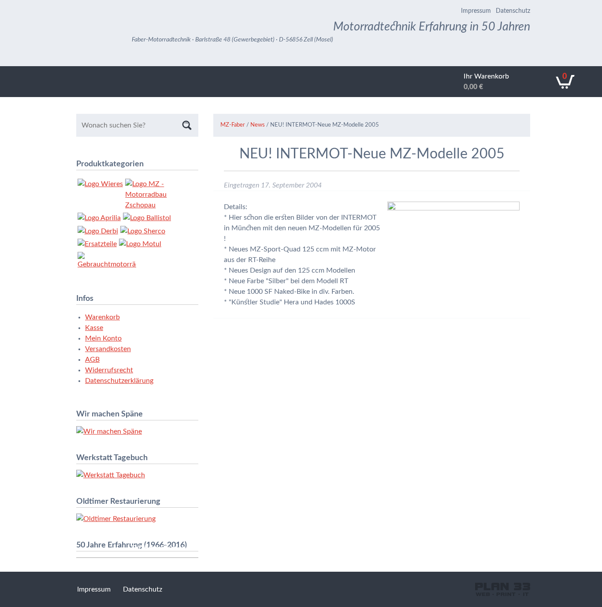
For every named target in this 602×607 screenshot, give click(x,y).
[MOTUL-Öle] (140, 244)
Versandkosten (108, 348)
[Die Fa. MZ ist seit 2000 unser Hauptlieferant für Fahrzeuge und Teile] (154, 194)
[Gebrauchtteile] (97, 244)
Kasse (94, 327)
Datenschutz (513, 11)
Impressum (476, 11)
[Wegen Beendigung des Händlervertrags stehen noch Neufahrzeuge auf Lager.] (142, 231)
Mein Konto (103, 338)
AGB (92, 359)
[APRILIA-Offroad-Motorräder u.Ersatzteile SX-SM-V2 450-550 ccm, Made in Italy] (99, 218)
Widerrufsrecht (109, 370)
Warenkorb (102, 317)
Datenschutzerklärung (119, 380)
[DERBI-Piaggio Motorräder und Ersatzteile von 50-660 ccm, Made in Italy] (98, 231)
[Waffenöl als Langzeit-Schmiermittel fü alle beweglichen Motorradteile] (147, 218)
